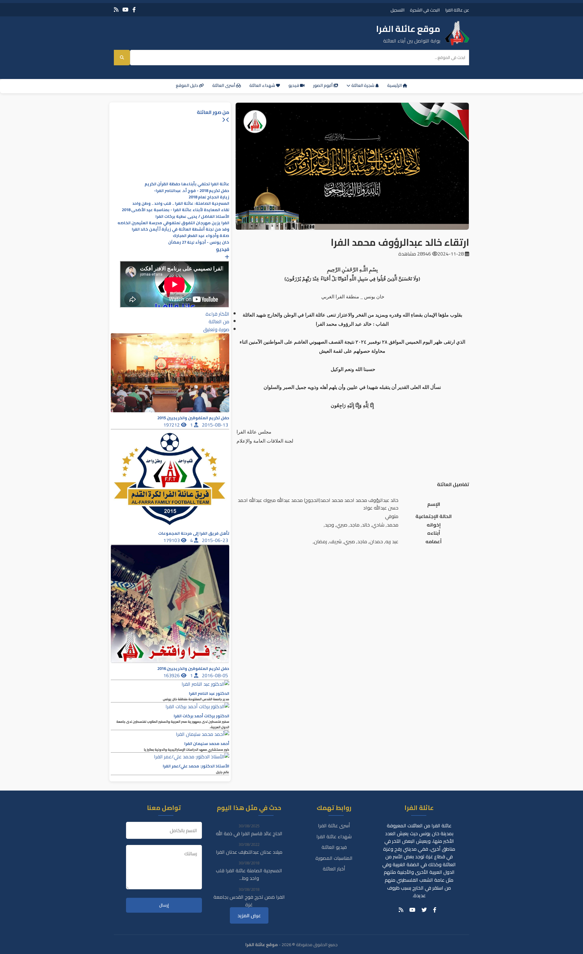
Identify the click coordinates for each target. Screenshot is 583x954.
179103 (172, 540)
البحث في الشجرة (425, 10)
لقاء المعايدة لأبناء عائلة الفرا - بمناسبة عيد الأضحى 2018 (175, 210)
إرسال (164, 905)
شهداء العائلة (262, 85)
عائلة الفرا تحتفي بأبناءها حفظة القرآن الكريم (187, 184)
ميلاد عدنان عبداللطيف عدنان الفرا (249, 851)
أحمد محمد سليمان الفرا (206, 743)
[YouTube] (125, 10)
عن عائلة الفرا (457, 10)
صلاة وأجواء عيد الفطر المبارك (201, 235)
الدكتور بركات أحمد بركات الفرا (201, 716)
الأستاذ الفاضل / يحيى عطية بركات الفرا (192, 216)
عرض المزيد (249, 915)
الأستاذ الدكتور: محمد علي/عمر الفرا (196, 766)
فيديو (294, 85)
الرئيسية (395, 85)
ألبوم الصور (323, 85)
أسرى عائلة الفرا (334, 825)
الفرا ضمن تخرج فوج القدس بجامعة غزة (249, 900)
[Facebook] (134, 10)
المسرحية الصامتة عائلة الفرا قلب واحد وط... (249, 874)
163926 (172, 675)
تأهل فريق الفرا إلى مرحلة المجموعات (193, 533)
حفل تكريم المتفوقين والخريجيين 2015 (193, 418)
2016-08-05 (215, 675)
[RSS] (116, 10)
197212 (172, 424)
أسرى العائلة (224, 85)
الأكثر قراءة (217, 313)
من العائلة (219, 321)
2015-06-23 (215, 540)
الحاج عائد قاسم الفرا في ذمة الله (249, 833)
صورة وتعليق (216, 329)
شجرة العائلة (362, 85)
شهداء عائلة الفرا (334, 836)
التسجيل (397, 10)
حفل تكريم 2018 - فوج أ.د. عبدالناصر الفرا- (191, 190)
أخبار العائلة (334, 868)
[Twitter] (424, 910)
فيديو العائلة (334, 847)
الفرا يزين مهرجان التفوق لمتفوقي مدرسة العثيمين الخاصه (173, 223)
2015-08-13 (215, 424)
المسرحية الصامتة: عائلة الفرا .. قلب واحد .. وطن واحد (180, 203)
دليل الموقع (187, 85)
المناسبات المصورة (334, 858)
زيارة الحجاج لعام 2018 (209, 197)
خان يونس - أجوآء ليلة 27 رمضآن (198, 242)
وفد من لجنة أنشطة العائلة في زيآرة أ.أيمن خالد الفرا (180, 229)
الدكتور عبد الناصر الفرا (209, 693)
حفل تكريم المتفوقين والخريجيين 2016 (193, 668)
